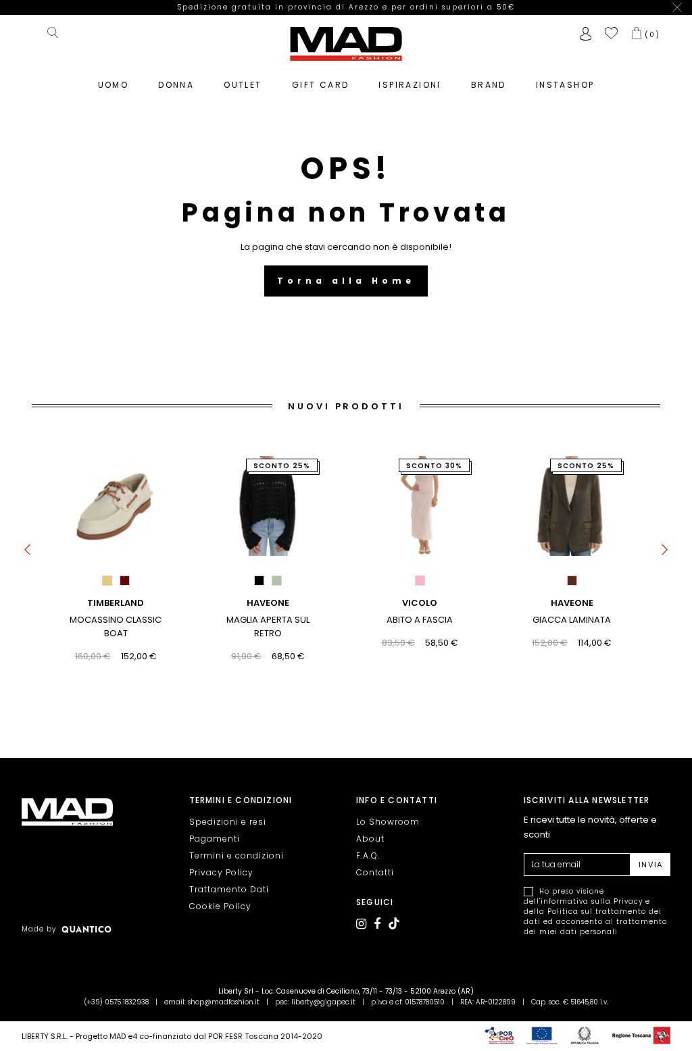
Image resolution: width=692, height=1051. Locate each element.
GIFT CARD (320, 85)
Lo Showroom (388, 821)
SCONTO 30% (434, 466)
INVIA (651, 864)
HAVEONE (268, 602)
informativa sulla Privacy (592, 901)
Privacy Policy (221, 872)
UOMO (113, 85)
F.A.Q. (368, 855)
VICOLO (419, 602)
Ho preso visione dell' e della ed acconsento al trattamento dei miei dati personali (595, 911)
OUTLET (243, 85)
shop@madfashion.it (224, 1002)
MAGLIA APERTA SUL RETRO (268, 626)
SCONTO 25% (282, 466)
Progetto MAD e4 (106, 1036)
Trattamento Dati (229, 889)
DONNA (176, 85)
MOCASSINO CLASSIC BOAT (116, 626)
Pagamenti (214, 838)
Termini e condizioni (236, 855)
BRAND (488, 85)
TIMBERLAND (115, 602)
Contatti (375, 872)
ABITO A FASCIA (420, 619)
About (370, 838)
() (652, 34)
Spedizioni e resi (227, 821)
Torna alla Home (346, 280)
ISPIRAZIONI (409, 85)
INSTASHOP (565, 85)
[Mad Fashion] (346, 43)
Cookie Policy (220, 906)
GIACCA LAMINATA (572, 619)
